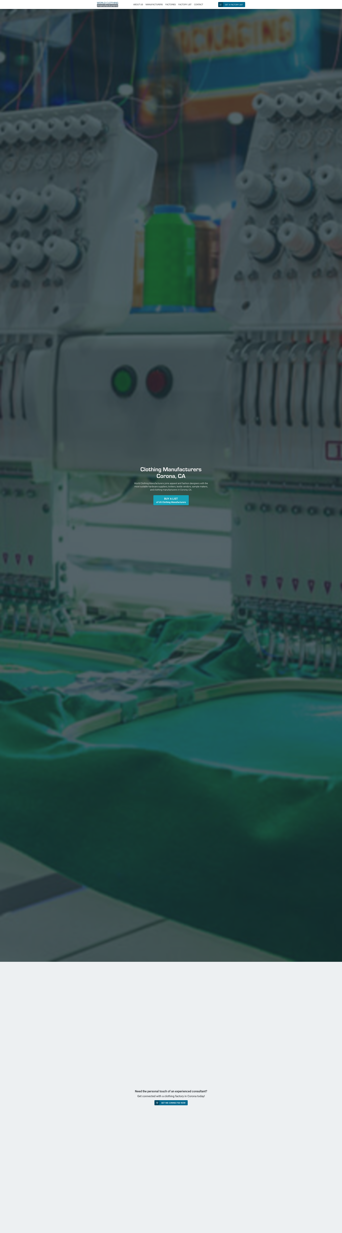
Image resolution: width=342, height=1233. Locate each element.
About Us (138, 4)
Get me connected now (173, 1102)
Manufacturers (154, 4)
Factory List (184, 4)
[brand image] (107, 4)
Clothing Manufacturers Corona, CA (171, 472)
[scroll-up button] (337, 1228)
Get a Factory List (234, 4)
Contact (198, 4)
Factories (170, 4)
